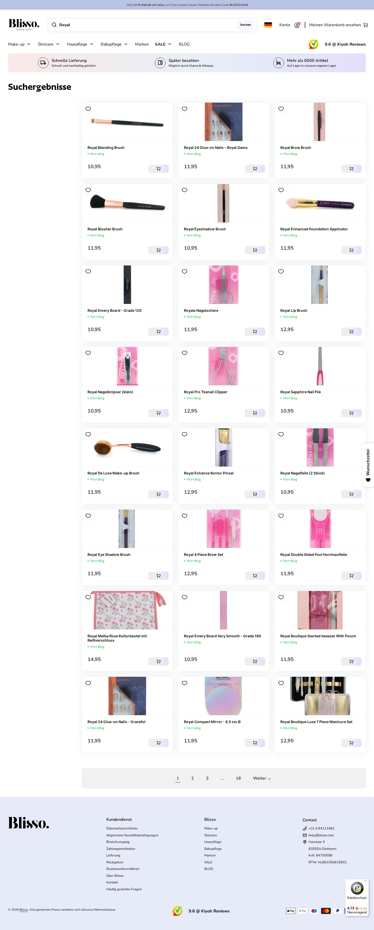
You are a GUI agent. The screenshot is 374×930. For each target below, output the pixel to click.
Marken (142, 44)
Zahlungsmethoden (120, 849)
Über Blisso (114, 875)
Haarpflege (77, 44)
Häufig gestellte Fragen (124, 889)
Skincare (45, 44)
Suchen (245, 24)
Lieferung (113, 855)
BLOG (184, 44)
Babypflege (111, 44)
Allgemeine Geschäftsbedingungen (132, 835)
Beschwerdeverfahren (122, 869)
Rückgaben (114, 862)
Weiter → (262, 778)
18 (238, 778)
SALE (160, 44)
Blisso (23, 910)
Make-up (16, 44)
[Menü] (366, 882)
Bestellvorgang (118, 842)
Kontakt (112, 882)
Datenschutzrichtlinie (122, 828)
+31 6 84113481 (322, 828)
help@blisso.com (321, 835)
